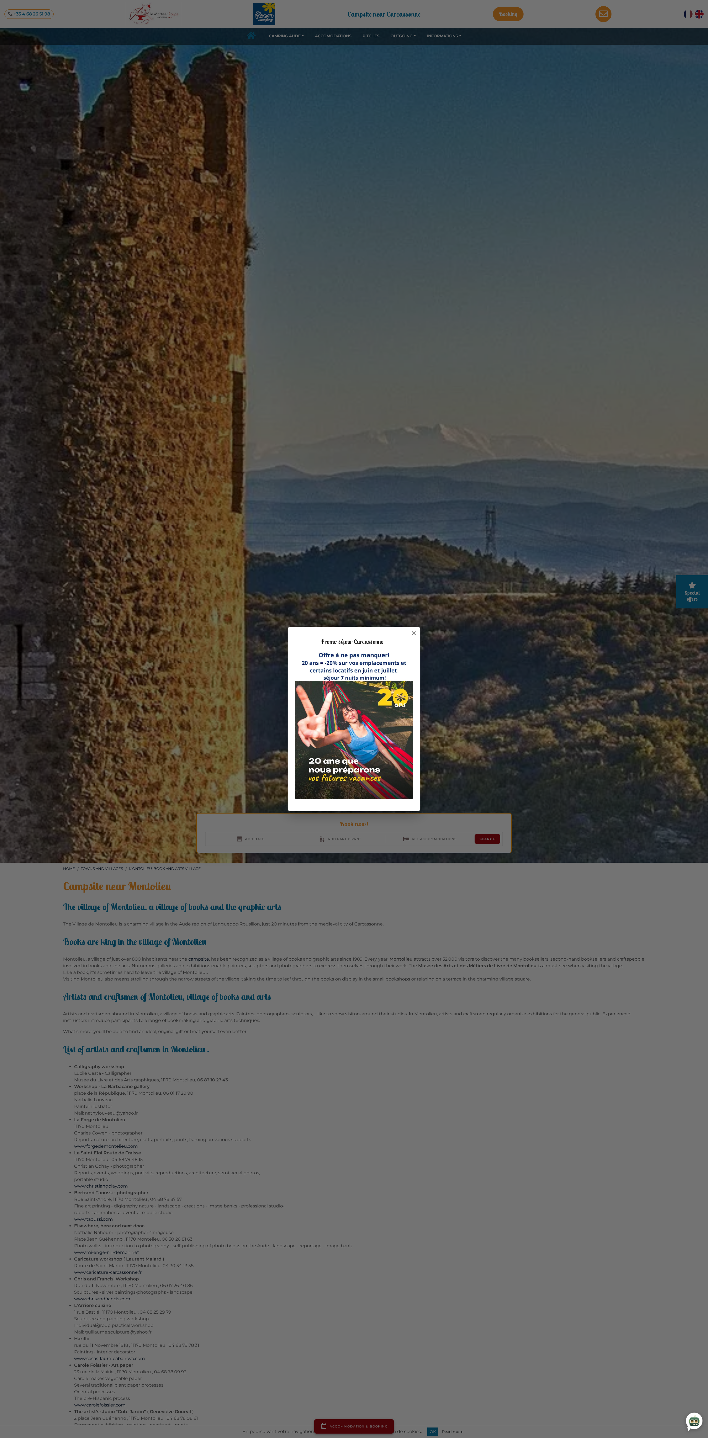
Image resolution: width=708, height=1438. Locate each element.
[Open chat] (694, 1421)
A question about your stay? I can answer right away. (647, 1418)
